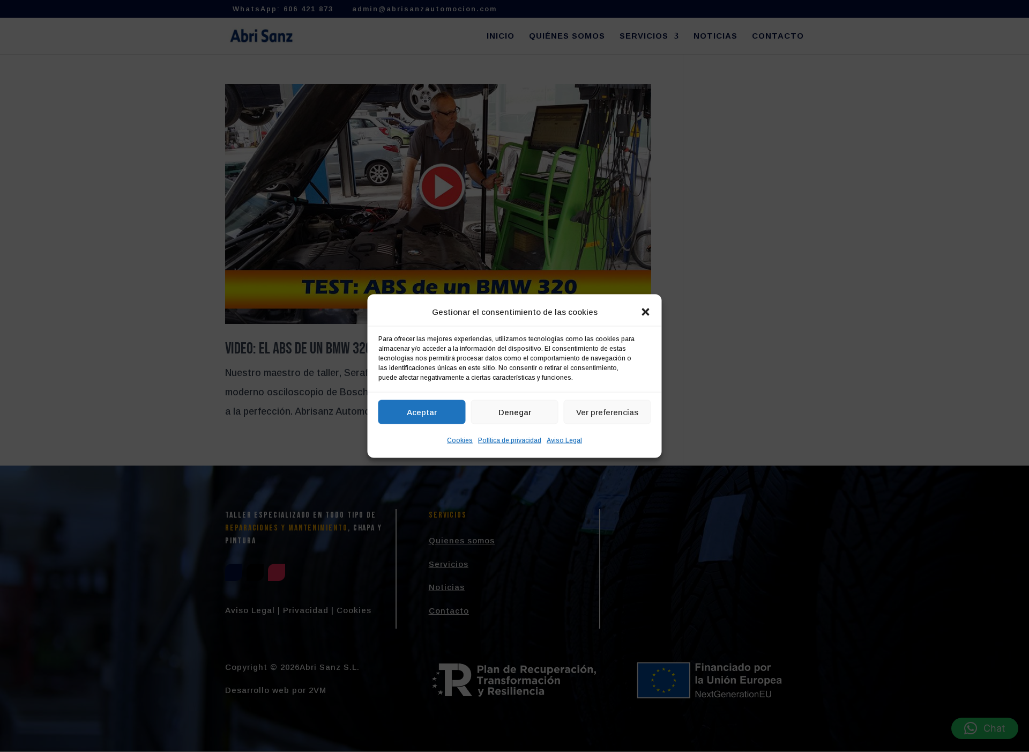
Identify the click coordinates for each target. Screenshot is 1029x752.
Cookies (460, 440)
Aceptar (422, 411)
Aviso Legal (564, 440)
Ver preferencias (607, 411)
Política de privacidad (509, 440)
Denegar (514, 411)
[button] (645, 312)
